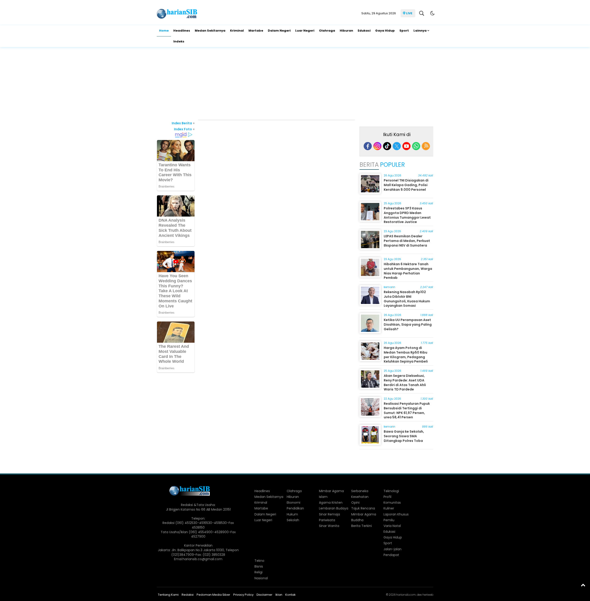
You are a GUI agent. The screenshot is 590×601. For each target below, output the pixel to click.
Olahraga (327, 30)
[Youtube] (406, 146)
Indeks (178, 41)
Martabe (255, 30)
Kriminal (237, 30)
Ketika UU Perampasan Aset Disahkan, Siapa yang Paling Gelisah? (408, 324)
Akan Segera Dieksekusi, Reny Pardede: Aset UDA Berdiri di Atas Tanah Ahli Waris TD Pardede (405, 382)
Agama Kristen (330, 502)
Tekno (259, 560)
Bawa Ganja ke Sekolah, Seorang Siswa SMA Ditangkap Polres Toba (404, 436)
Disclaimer (264, 594)
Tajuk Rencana (363, 508)
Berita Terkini (361, 526)
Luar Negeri (304, 30)
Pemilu (389, 520)
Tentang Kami (168, 594)
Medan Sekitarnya (210, 30)
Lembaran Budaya (333, 508)
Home (164, 30)
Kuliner (389, 508)
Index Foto (184, 129)
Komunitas (392, 502)
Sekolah (293, 520)
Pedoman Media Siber (213, 594)
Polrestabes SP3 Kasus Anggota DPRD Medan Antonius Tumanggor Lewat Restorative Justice (407, 215)
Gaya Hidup (385, 30)
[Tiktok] (387, 146)
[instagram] (377, 146)
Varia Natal (392, 526)
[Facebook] (368, 146)
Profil (387, 496)
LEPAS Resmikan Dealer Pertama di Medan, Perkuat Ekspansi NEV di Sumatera (407, 240)
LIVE (409, 13)
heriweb (427, 595)
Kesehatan (360, 496)
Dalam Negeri (279, 30)
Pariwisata (327, 520)
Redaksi (188, 594)
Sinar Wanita (329, 526)
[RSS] (426, 146)
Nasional (261, 578)
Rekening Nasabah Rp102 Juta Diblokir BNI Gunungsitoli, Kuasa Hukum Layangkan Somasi (407, 299)
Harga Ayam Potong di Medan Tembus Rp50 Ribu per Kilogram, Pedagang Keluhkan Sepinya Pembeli (406, 354)
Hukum (292, 514)
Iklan (278, 594)
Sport (404, 30)
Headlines (181, 30)
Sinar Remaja (329, 514)
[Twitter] (397, 146)
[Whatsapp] (416, 146)
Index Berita (183, 123)
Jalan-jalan (392, 549)
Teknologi (391, 491)
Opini (355, 502)
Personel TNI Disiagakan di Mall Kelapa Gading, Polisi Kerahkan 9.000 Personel (406, 185)
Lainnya (420, 30)
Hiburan (346, 30)
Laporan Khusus (396, 514)
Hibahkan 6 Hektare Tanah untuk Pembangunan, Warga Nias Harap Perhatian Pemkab (408, 271)
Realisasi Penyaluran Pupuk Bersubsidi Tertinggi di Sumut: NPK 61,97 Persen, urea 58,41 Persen (407, 410)
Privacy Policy (243, 594)
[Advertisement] (295, 84)
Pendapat (391, 555)
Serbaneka (359, 491)
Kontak (290, 594)
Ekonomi (293, 502)
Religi (258, 572)
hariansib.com (406, 595)
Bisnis (258, 566)
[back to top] (583, 584)
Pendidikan (295, 508)
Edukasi (364, 30)
